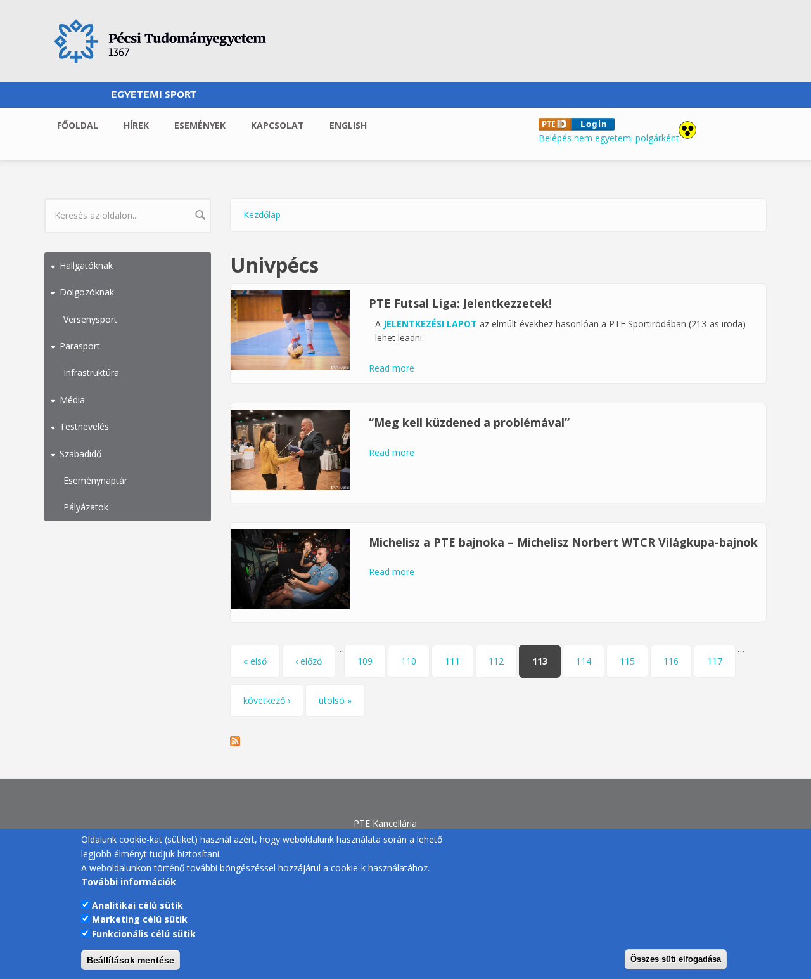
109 (365, 661)
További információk (128, 882)
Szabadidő (80, 454)
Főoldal (77, 125)
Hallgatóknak (86, 265)
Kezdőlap (262, 215)
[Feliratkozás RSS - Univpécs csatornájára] (498, 741)
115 (627, 661)
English (348, 125)
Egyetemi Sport (153, 95)
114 (583, 661)
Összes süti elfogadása (675, 959)
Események (200, 125)
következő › (266, 700)
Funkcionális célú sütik (144, 933)
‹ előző (308, 661)
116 (671, 661)
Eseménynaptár (95, 480)
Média (72, 400)
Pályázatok (85, 507)
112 (496, 661)
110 (408, 661)
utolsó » (335, 700)
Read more (391, 368)
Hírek (136, 125)
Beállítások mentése (130, 960)
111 (452, 661)
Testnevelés (84, 426)
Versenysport (90, 319)
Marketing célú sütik (140, 919)
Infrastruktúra (91, 372)
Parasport (80, 346)
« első (255, 661)
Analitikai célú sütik (137, 904)
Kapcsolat (277, 125)
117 (714, 661)
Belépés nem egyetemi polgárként (609, 138)
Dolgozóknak (87, 292)
